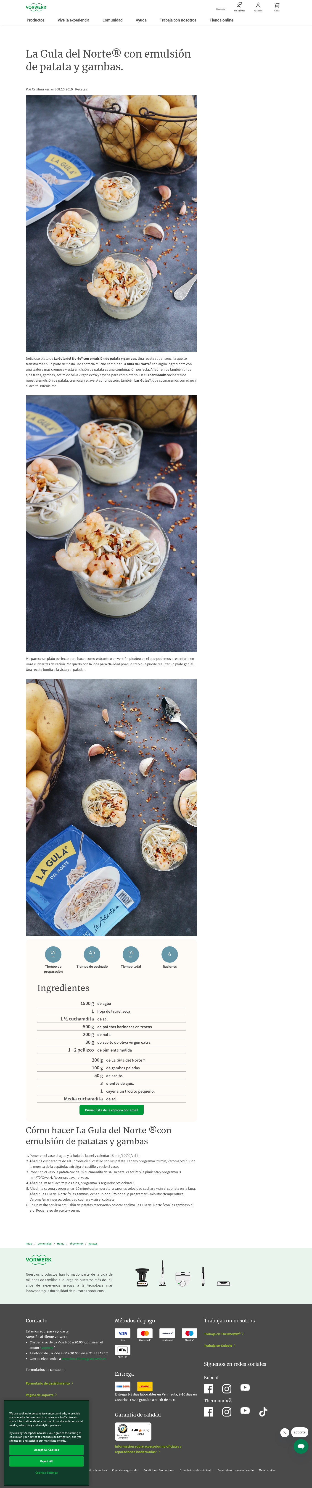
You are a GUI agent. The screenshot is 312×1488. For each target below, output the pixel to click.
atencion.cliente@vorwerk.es (84, 1358)
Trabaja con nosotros (178, 20)
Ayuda (142, 20)
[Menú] (148, 1425)
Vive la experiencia (74, 20)
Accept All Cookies (46, 1450)
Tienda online (222, 20)
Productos (36, 20)
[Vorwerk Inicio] (36, 7)
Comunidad (113, 20)
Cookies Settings (46, 1473)
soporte (47, 1347)
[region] (46, 1443)
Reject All (46, 1461)
